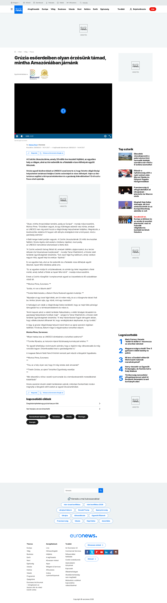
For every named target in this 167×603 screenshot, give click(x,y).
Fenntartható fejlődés (37, 417)
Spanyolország (102, 510)
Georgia (32, 422)
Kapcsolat (69, 568)
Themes (30, 544)
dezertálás (106, 521)
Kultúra (87, 9)
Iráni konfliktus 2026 (95, 505)
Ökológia (81, 417)
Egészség (104, 9)
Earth (95, 9)
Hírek (20, 52)
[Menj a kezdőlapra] (18, 9)
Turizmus (56, 417)
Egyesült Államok (98, 516)
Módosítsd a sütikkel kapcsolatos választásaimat (73, 582)
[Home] (15, 52)
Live (152, 9)
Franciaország (62, 521)
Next (79, 9)
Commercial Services (73, 551)
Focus (32, 52)
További (68, 544)
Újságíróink (31, 579)
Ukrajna (65, 516)
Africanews (50, 570)
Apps (48, 564)
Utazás (72, 9)
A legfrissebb (33, 9)
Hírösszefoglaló (51, 551)
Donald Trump (83, 510)
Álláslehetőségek (71, 572)
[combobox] (92, 3)
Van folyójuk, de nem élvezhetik (38, 409)
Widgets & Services (53, 567)
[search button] (81, 3)
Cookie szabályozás (72, 560)
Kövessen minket (52, 560)
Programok (31, 576)
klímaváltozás (79, 516)
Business (62, 9)
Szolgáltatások (51, 544)
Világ (53, 9)
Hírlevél (91, 559)
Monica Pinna (33, 145)
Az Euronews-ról (71, 548)
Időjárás (49, 554)
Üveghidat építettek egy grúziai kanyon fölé (42, 403)
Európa (45, 9)
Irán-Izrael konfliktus (72, 505)
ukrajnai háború (65, 510)
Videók (29, 573)
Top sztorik (125, 149)
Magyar (15, 3)
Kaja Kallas (91, 521)
